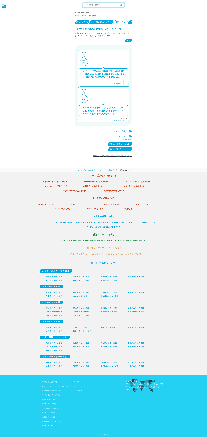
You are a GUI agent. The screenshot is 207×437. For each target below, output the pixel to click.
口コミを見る (82, 22)
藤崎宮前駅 (92, 15)
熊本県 (77, 15)
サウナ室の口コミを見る (101, 22)
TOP (78, 170)
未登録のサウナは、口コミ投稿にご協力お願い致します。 (112, 156)
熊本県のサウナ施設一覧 (88, 170)
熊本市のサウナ (101, 170)
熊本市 (84, 15)
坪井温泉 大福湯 (83, 12)
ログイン (202, 5)
